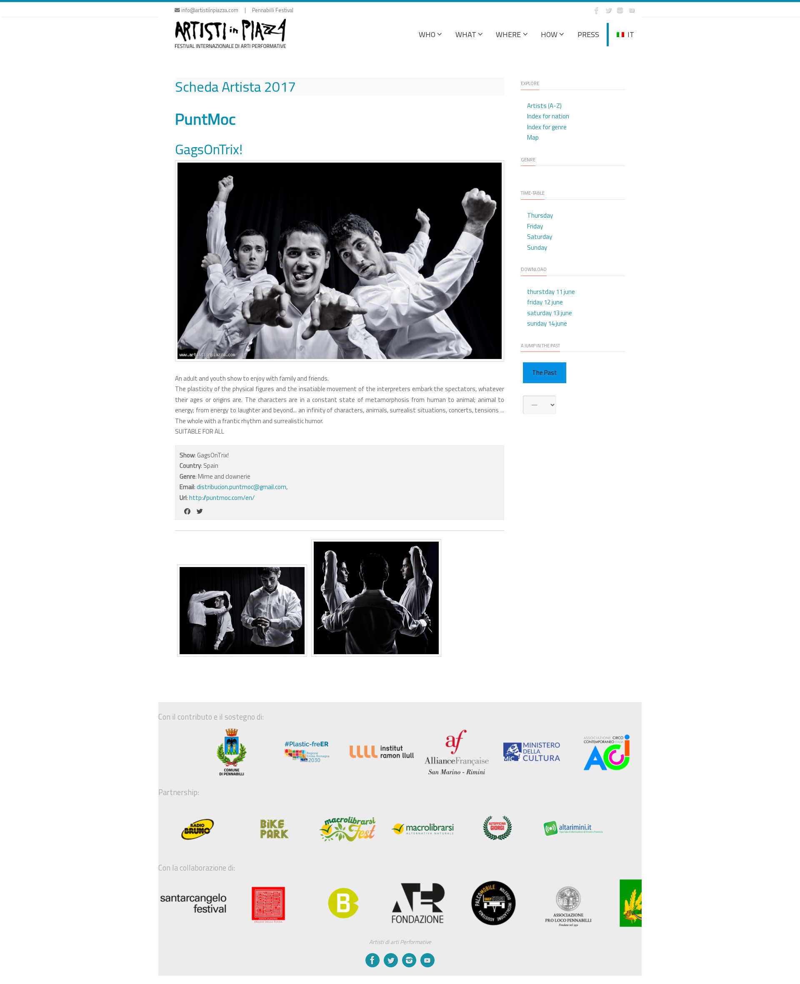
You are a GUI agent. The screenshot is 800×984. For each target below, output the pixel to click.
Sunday (537, 247)
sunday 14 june (547, 323)
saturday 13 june (549, 313)
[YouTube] (632, 10)
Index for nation (548, 116)
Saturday (539, 236)
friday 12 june (545, 302)
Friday (535, 226)
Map (533, 137)
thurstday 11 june (551, 291)
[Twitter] (608, 10)
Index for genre (547, 127)
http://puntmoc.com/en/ (222, 497)
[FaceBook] (596, 10)
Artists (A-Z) (544, 105)
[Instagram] (620, 10)
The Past (544, 372)
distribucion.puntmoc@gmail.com (241, 487)
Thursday (540, 215)
